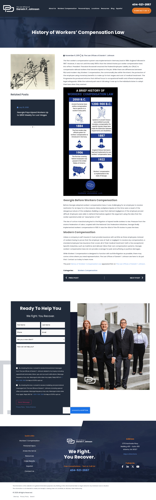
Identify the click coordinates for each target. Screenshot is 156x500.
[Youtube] (137, 466)
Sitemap (16, 496)
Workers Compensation (87, 270)
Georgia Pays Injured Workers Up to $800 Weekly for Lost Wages (32, 113)
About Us (52, 8)
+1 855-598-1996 (38, 394)
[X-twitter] (132, 466)
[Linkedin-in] (127, 466)
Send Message (24, 402)
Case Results (29, 461)
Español (119, 8)
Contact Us (29, 471)
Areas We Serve (29, 451)
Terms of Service (31, 407)
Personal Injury (84, 8)
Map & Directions (130, 454)
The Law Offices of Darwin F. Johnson (130, 264)
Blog (112, 8)
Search (32, 496)
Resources (105, 8)
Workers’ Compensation (67, 8)
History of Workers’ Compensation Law (86, 264)
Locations (95, 8)
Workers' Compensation (29, 440)
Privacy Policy (20, 407)
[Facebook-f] (122, 466)
